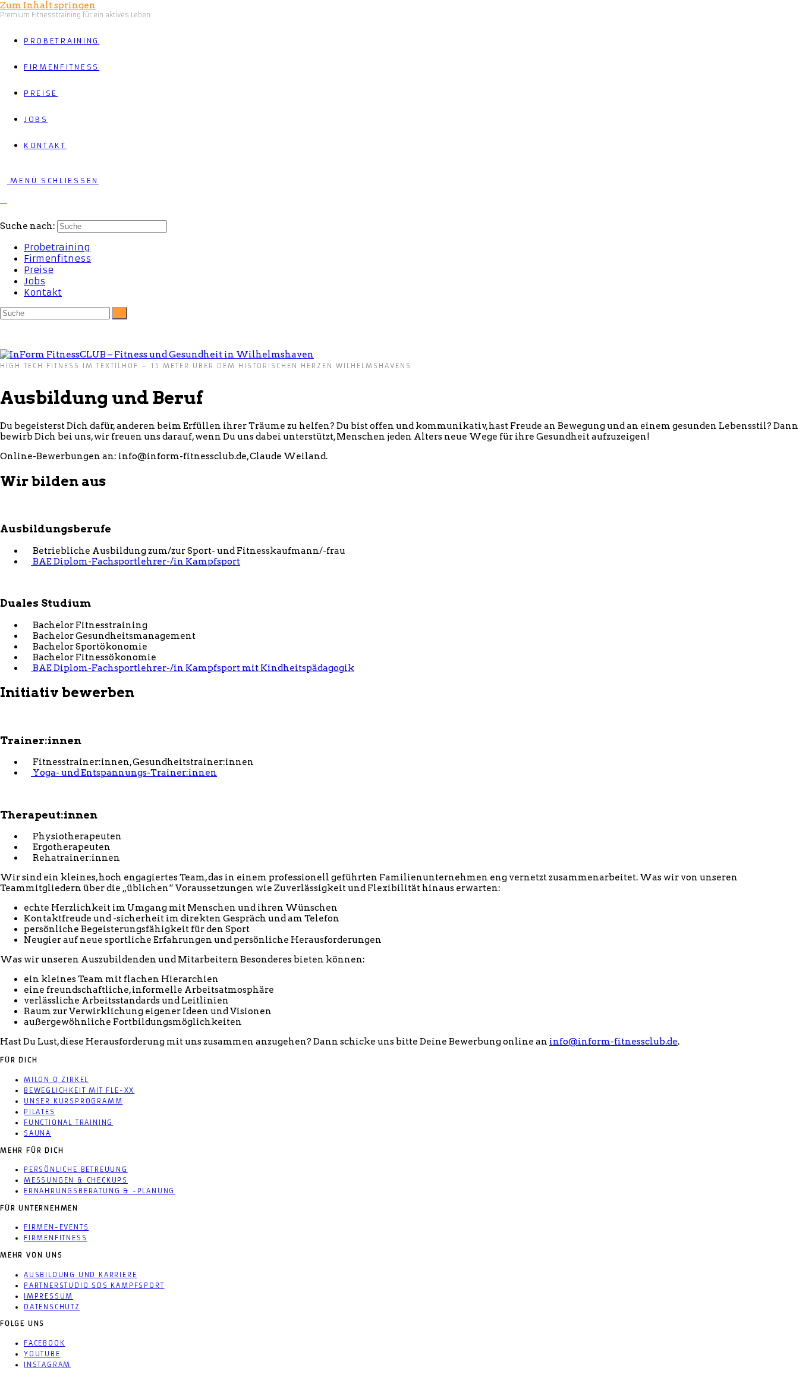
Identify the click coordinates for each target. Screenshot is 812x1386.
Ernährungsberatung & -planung (99, 1191)
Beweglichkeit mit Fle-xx (79, 1090)
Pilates (39, 1112)
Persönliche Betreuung (76, 1169)
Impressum (48, 1296)
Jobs (34, 281)
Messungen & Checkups (76, 1180)
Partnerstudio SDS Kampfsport (94, 1285)
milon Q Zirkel (56, 1079)
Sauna (37, 1133)
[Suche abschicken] (119, 313)
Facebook (44, 1343)
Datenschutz (52, 1307)
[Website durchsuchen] (3, 199)
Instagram (47, 1364)
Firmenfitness (57, 258)
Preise (38, 269)
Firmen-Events (56, 1227)
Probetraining (57, 247)
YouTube (42, 1354)
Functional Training (68, 1122)
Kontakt (43, 292)
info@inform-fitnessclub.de (613, 1041)
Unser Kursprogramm (73, 1101)
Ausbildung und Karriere (80, 1275)
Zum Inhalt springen (48, 5)
